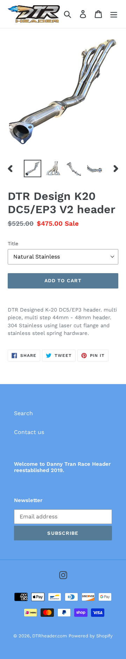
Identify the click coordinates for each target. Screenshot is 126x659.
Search (23, 413)
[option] (32, 168)
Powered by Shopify (91, 635)
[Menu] (113, 14)
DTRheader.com (49, 635)
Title (13, 243)
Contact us (29, 432)
